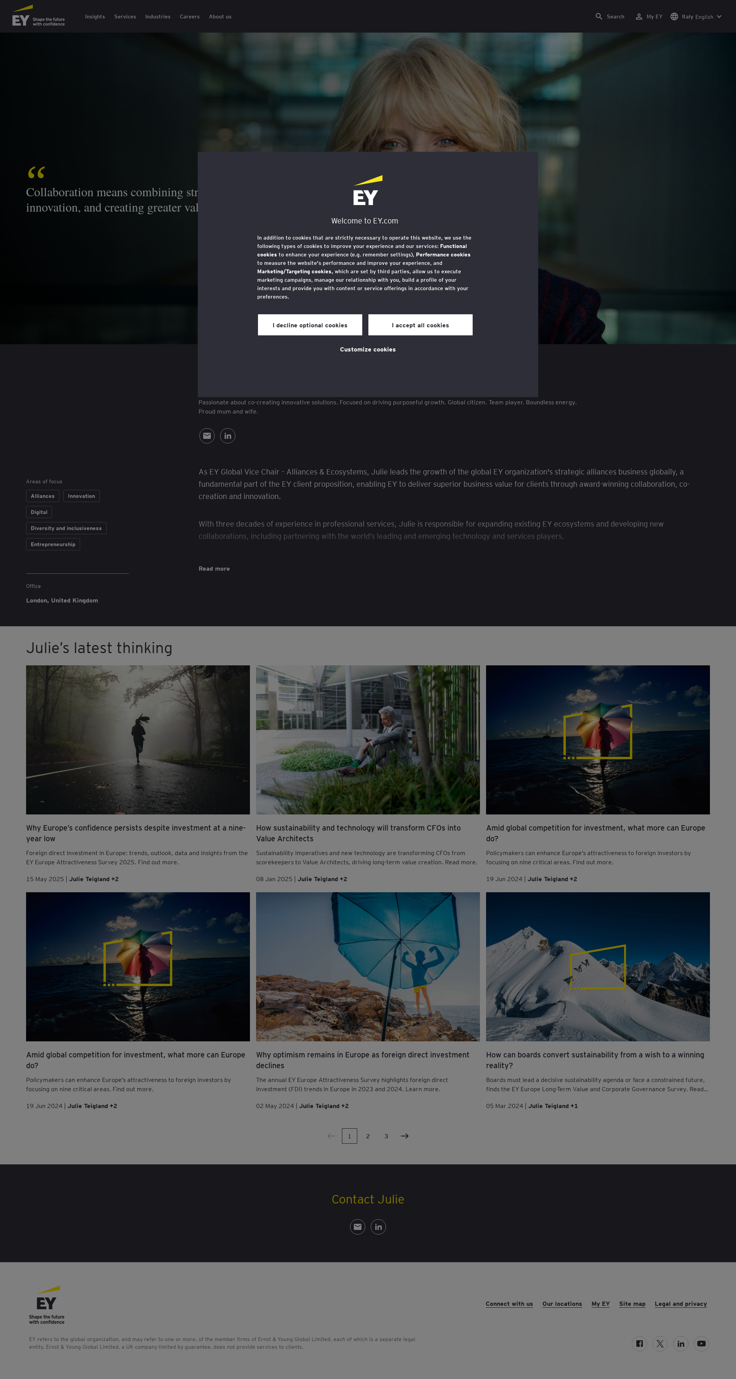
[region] (368, 274)
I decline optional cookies (310, 324)
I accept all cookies (420, 324)
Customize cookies (368, 349)
